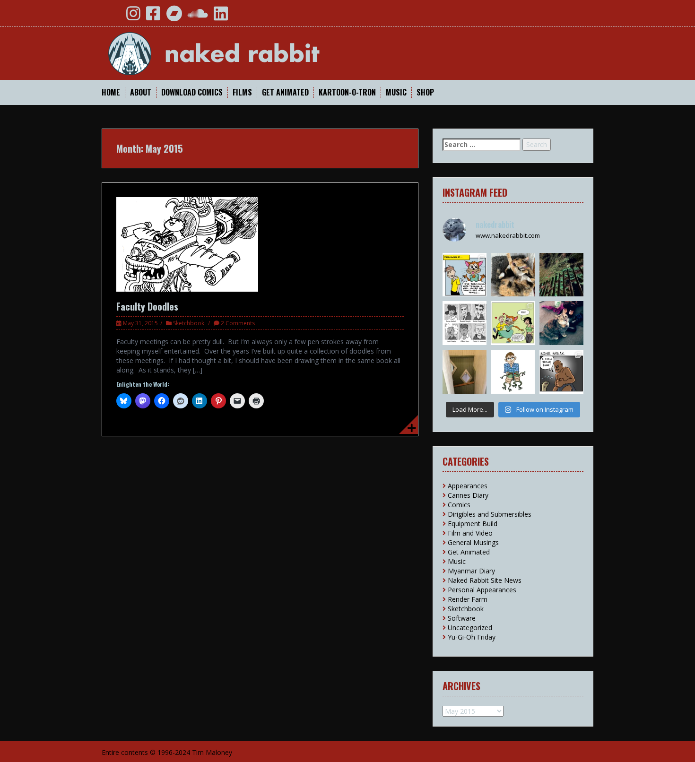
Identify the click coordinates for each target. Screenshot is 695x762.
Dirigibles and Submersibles (489, 514)
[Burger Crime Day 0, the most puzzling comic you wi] (513, 323)
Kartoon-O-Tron (347, 92)
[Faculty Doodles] (187, 243)
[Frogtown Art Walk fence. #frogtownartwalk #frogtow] (561, 275)
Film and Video (470, 532)
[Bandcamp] (174, 16)
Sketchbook (188, 323)
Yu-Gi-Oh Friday (471, 636)
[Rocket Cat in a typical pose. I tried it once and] (513, 275)
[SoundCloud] (198, 16)
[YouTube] (112, 16)
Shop (425, 92)
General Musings (473, 542)
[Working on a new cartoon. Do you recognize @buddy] (513, 372)
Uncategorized (470, 627)
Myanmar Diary (471, 570)
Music (396, 92)
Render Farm (467, 599)
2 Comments (238, 323)
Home (111, 92)
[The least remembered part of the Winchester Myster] (464, 372)
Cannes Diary (468, 495)
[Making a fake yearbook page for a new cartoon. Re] (464, 323)
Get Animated (285, 92)
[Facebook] (153, 16)
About (140, 92)
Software (462, 618)
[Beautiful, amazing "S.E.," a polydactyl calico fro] (561, 323)
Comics (459, 504)
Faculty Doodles (147, 306)
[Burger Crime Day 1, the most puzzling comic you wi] (464, 275)
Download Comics (192, 92)
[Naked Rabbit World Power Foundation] (236, 52)
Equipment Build (472, 523)
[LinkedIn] (221, 16)
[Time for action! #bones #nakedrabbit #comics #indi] (561, 372)
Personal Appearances (482, 589)
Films (242, 92)
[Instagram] (133, 16)
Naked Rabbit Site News (484, 580)
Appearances (467, 485)
